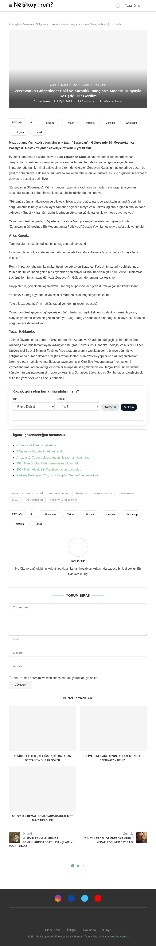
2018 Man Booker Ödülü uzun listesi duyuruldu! (48, 463)
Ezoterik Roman (102, 493)
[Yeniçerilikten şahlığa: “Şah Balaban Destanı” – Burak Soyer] (42, 728)
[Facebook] (71, 898)
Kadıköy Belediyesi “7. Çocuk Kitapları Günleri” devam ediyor (57, 475)
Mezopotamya (127, 493)
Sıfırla (129, 407)
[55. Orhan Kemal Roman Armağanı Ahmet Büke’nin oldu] (42, 788)
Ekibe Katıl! (52, 930)
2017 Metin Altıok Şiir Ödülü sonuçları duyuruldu (48, 469)
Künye (106, 930)
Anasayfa (14, 24)
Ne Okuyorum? (119, 936)
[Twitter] (84, 898)
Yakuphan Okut (34, 500)
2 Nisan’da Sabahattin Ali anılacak (39, 451)
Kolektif (46, 101)
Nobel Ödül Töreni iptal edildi (36, 445)
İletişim (71, 930)
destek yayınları (58, 493)
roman (15, 500)
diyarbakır (81, 493)
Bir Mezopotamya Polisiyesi (27, 493)
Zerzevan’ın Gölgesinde (63, 500)
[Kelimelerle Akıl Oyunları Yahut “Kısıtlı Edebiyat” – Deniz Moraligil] (113, 728)
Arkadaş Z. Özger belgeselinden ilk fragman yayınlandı (53, 457)
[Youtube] (98, 898)
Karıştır (110, 407)
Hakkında (89, 930)
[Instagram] (58, 898)
